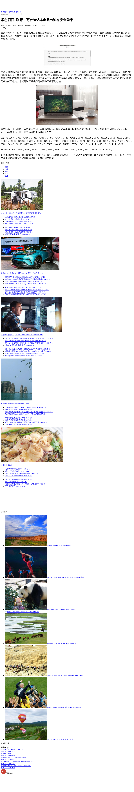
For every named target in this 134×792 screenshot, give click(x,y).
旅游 (6, 167)
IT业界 (18, 12)
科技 (6, 171)
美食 (6, 176)
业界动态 (11, 12)
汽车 (6, 169)
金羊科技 (4, 12)
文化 (6, 173)
